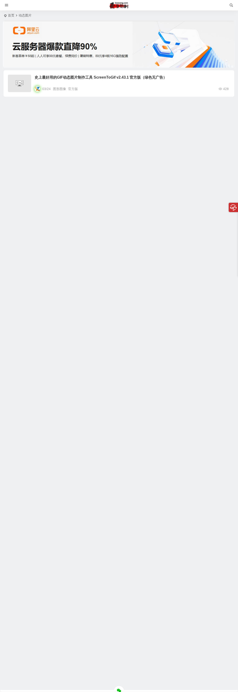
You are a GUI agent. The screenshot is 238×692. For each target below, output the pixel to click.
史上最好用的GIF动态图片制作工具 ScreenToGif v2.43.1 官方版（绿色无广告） (101, 77)
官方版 (73, 89)
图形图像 (59, 89)
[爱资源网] (119, 5)
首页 (11, 15)
